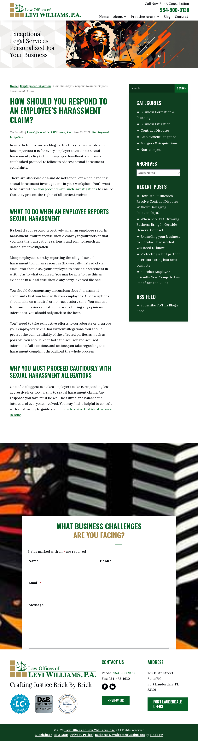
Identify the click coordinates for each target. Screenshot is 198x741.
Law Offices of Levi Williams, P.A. (49, 132)
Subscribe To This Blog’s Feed (157, 308)
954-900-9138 (174, 10)
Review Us (116, 700)
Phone (105, 561)
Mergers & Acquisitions (159, 143)
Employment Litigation (159, 137)
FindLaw (156, 735)
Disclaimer (43, 735)
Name (33, 561)
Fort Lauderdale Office (167, 704)
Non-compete (151, 150)
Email (35, 583)
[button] (194, 713)
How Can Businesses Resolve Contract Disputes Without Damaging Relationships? (157, 204)
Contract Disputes (155, 130)
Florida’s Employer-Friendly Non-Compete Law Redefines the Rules (158, 277)
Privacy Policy (81, 735)
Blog (167, 17)
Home (104, 17)
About (118, 17)
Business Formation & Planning (156, 115)
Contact (181, 17)
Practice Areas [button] (143, 17)
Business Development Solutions (120, 735)
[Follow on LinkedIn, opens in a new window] (112, 687)
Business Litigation (156, 124)
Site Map (61, 735)
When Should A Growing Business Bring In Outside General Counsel (158, 224)
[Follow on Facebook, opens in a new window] (105, 687)
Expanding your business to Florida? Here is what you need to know (158, 242)
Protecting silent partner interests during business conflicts (158, 260)
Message (36, 605)
